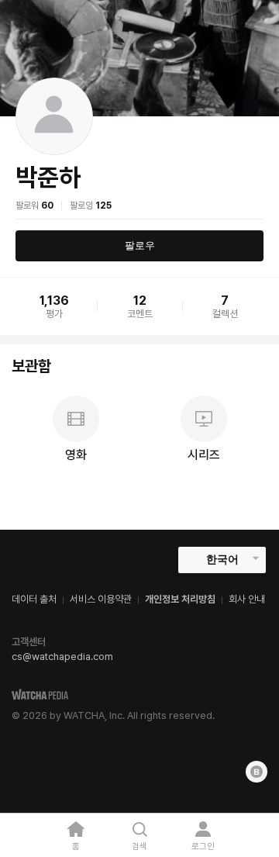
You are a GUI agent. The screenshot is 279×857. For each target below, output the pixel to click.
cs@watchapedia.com (62, 656)
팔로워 (34, 205)
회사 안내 (247, 599)
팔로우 (140, 245)
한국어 (222, 559)
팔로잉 (91, 205)
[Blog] (256, 772)
